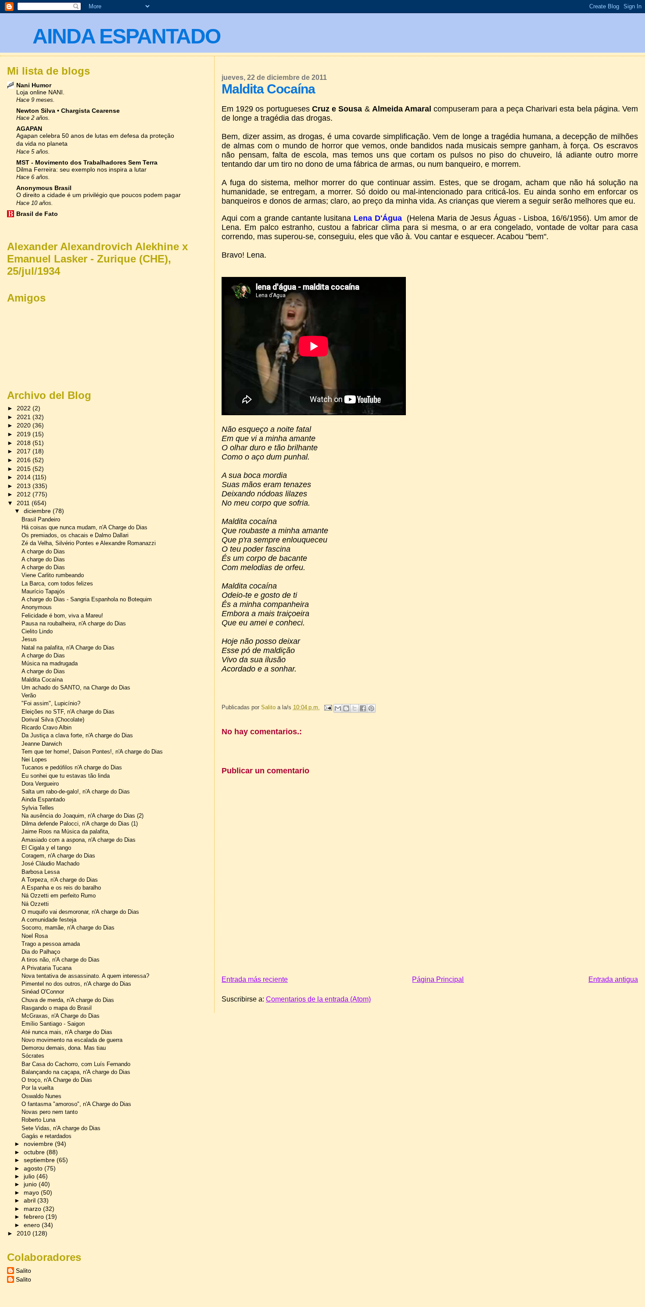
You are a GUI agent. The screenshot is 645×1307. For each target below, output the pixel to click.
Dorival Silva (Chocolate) (53, 719)
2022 (24, 408)
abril (30, 1200)
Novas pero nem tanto (50, 1112)
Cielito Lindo (37, 631)
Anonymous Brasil (44, 187)
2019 (24, 434)
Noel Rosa (35, 936)
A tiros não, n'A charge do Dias (61, 959)
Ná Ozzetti (35, 904)
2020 (24, 425)
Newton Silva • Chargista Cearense (68, 110)
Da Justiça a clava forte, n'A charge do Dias (77, 735)
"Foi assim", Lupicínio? (51, 703)
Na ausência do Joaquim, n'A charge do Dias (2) (82, 815)
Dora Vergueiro (40, 783)
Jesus (29, 639)
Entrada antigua (613, 979)
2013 (24, 485)
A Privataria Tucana (47, 968)
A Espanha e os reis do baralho (61, 887)
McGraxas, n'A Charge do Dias (61, 1016)
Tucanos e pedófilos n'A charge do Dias (72, 767)
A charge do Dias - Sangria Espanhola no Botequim (87, 599)
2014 (24, 477)
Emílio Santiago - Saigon (53, 1023)
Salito (23, 1270)
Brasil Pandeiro (41, 519)
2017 (24, 451)
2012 (24, 494)
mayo (32, 1192)
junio (31, 1184)
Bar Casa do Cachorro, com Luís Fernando (76, 1064)
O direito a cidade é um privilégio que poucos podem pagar (98, 195)
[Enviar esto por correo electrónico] (337, 708)
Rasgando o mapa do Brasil (57, 1008)
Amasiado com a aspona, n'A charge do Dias (79, 840)
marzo (33, 1209)
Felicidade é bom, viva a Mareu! (62, 615)
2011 (24, 502)
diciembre (38, 511)
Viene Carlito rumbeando (53, 575)
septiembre (40, 1160)
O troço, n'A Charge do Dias (57, 1080)
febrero (35, 1217)
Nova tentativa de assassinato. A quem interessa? (85, 976)
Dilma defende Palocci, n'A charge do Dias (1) (80, 823)
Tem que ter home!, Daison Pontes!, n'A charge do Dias (92, 751)
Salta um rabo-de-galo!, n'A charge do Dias (76, 791)
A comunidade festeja (49, 919)
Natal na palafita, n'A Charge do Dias (68, 647)
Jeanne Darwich (42, 743)
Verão (29, 695)
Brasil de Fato (37, 213)
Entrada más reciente (255, 979)
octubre (35, 1152)
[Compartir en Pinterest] (371, 708)
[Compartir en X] (354, 708)
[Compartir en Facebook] (362, 708)
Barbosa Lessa (41, 872)
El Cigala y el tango (46, 847)
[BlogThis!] (346, 708)
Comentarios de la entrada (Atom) (318, 999)
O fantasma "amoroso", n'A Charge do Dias (76, 1104)
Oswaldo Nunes (41, 1096)
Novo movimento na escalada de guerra (72, 1040)
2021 (24, 416)
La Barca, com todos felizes (57, 583)
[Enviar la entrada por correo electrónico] (328, 707)
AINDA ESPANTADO (126, 36)
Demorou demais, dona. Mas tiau (64, 1048)
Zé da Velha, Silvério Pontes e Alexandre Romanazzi (89, 543)
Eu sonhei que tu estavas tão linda (66, 775)
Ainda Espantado (43, 799)
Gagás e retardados (47, 1136)
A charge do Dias (43, 551)
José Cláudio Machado (50, 863)
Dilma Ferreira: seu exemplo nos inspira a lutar (81, 169)
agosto (34, 1168)
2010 (24, 1233)
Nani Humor (33, 85)
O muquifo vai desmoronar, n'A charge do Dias (80, 911)
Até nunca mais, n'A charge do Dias (67, 1032)
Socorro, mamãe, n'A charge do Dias (68, 927)
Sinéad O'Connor (43, 991)
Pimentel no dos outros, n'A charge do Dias (76, 983)
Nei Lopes (34, 759)
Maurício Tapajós (43, 591)
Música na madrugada (50, 663)
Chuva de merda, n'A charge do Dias (68, 1000)
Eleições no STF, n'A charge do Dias (68, 711)
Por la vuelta (38, 1087)
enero (33, 1225)
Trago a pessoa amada (51, 944)
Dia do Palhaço (41, 951)
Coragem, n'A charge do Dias (58, 855)
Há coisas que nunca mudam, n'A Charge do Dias (84, 527)
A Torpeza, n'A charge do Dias (60, 879)
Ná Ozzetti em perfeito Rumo (59, 895)
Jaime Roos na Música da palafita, (66, 831)
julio (30, 1176)
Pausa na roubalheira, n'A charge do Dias (74, 623)
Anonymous (37, 607)
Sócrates (33, 1055)
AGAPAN (29, 128)
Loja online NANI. (40, 92)
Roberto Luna (38, 1120)
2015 (24, 468)
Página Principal (438, 979)
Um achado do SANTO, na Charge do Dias (76, 687)
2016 (24, 459)
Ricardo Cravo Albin (47, 727)
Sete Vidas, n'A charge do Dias (61, 1128)
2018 (24, 442)
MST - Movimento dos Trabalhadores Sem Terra (87, 162)
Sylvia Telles (38, 807)
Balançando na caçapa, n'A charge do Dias (76, 1072)
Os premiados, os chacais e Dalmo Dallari (75, 535)
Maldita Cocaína (42, 679)
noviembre (39, 1144)
